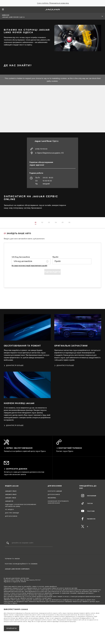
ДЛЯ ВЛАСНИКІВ (11, 516)
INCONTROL (52, 498)
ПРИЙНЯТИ (11, 628)
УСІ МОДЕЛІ (9, 509)
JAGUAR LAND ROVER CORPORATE (17, 569)
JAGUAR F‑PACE (11, 491)
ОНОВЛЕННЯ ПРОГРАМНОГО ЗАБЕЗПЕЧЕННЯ (58, 502)
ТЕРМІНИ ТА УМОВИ (12, 558)
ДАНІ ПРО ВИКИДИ (12, 513)
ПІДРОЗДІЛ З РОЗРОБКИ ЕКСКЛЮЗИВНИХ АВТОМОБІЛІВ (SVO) (20, 505)
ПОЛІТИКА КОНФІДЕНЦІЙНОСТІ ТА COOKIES (21, 564)
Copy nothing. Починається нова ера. (53, 3)
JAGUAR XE (9, 501)
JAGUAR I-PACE (10, 498)
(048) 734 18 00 (41, 149)
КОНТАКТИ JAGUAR (55, 491)
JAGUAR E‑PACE (11, 494)
